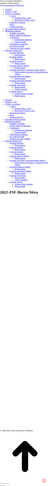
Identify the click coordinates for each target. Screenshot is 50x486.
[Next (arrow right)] (3, 485)
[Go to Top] (25, 481)
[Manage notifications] (44, 481)
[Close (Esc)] (1, 483)
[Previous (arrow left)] (1, 485)
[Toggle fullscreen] (6, 483)
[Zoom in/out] (8, 483)
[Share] (3, 483)
